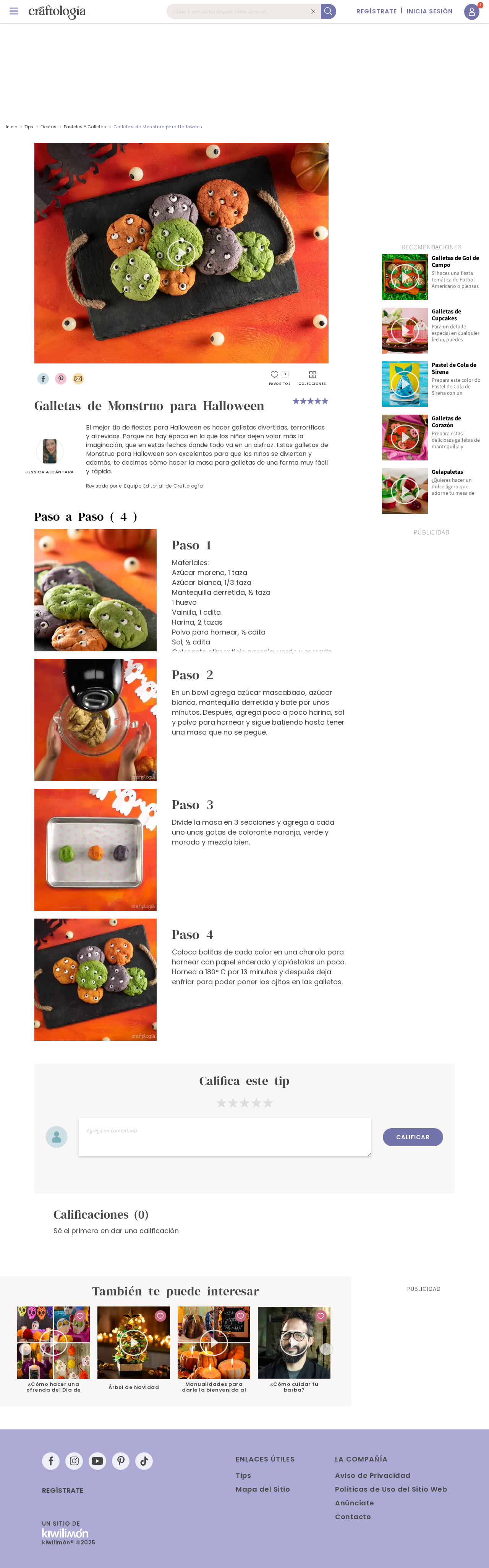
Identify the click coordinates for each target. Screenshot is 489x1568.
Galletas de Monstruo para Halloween (157, 127)
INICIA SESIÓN (430, 11)
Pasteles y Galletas (85, 127)
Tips (28, 127)
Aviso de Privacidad (373, 1475)
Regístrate (63, 1490)
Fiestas (48, 127)
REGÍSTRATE (376, 11)
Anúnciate (354, 1503)
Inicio (11, 127)
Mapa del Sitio (263, 1489)
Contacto (353, 1516)
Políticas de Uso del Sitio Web (391, 1489)
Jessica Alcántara (49, 472)
